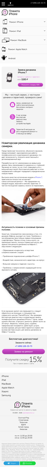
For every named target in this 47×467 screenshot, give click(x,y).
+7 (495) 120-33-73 (37, 3)
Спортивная (23, 420)
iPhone (5, 376)
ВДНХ (23, 425)
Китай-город (23, 427)
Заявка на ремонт (23, 351)
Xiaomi (5, 391)
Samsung (6, 395)
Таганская (23, 422)
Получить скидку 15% (30, 85)
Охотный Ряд (23, 418)
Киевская (23, 429)
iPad (4, 380)
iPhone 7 (38, 177)
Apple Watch (8, 387)
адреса (10, 5)
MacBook (6, 383)
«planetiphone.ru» (28, 413)
